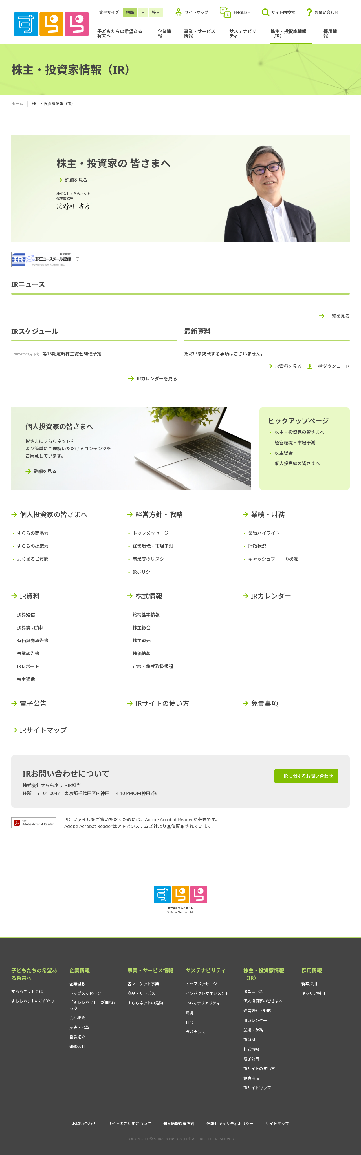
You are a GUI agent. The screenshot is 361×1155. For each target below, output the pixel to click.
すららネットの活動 (145, 1003)
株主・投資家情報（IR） (288, 33)
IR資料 (30, 595)
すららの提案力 (33, 546)
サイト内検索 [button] (283, 12)
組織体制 (77, 1046)
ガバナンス (195, 1032)
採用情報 (330, 33)
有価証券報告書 (33, 640)
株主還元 (142, 640)
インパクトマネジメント (207, 993)
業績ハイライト (264, 533)
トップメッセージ (151, 533)
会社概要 (77, 1017)
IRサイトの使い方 (162, 703)
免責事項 (264, 703)
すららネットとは (27, 991)
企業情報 (164, 33)
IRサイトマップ (43, 730)
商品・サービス (141, 993)
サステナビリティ (242, 33)
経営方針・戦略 (159, 514)
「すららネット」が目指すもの (93, 1005)
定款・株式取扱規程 (153, 666)
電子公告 (33, 703)
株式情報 (148, 595)
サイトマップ (196, 12)
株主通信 (26, 679)
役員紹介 (77, 1037)
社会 (189, 1022)
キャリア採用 (313, 993)
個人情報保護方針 (179, 1124)
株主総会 (284, 453)
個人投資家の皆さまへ (297, 463)
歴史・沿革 (79, 1027)
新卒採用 (309, 983)
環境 (189, 1012)
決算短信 (26, 614)
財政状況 (257, 546)
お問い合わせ (326, 12)
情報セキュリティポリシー (230, 1124)
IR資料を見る (288, 366)
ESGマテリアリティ (203, 1003)
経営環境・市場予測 (295, 443)
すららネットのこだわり (33, 1001)
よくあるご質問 (33, 559)
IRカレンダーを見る (157, 379)
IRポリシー (144, 572)
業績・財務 (268, 514)
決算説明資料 (30, 627)
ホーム (17, 103)
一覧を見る (338, 316)
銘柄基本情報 (146, 614)
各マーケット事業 (143, 983)
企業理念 (77, 983)
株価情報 (142, 653)
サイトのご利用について (129, 1124)
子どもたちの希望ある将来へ (119, 33)
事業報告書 (28, 653)
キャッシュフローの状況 (273, 559)
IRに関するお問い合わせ (308, 776)
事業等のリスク (148, 559)
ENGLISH (242, 12)
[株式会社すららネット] (51, 24)
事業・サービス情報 (199, 33)
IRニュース (253, 991)
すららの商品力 (33, 533)
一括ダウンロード (332, 366)
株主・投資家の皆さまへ (299, 432)
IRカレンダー (271, 595)
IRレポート (28, 666)
